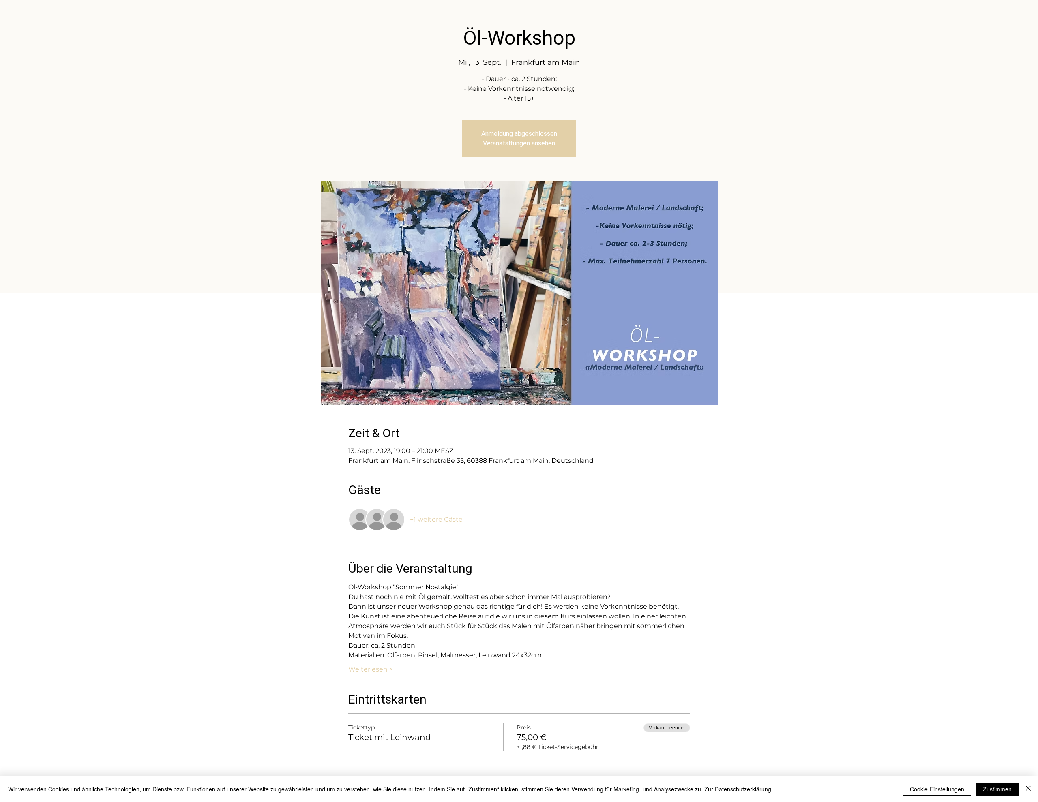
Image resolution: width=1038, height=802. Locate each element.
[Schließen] (1028, 789)
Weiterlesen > (370, 669)
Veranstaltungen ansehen (519, 143)
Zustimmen (997, 789)
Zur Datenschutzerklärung (737, 789)
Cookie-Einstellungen (937, 789)
